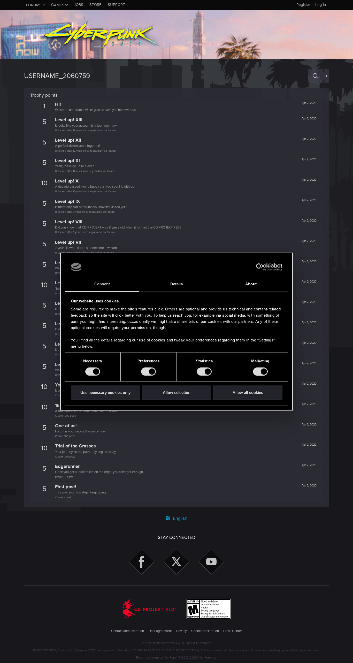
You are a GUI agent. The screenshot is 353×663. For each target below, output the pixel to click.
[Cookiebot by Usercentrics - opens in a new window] (259, 267)
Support (116, 4)
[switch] (148, 371)
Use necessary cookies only (105, 393)
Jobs (78, 4)
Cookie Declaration (205, 631)
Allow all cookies (248, 393)
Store (95, 4)
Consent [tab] (102, 284)
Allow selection (176, 393)
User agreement (160, 631)
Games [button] (57, 5)
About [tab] (251, 284)
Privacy (181, 631)
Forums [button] (34, 5)
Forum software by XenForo (176, 658)
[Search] (315, 76)
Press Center (232, 631)
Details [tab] (176, 284)
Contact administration (127, 631)
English (179, 518)
